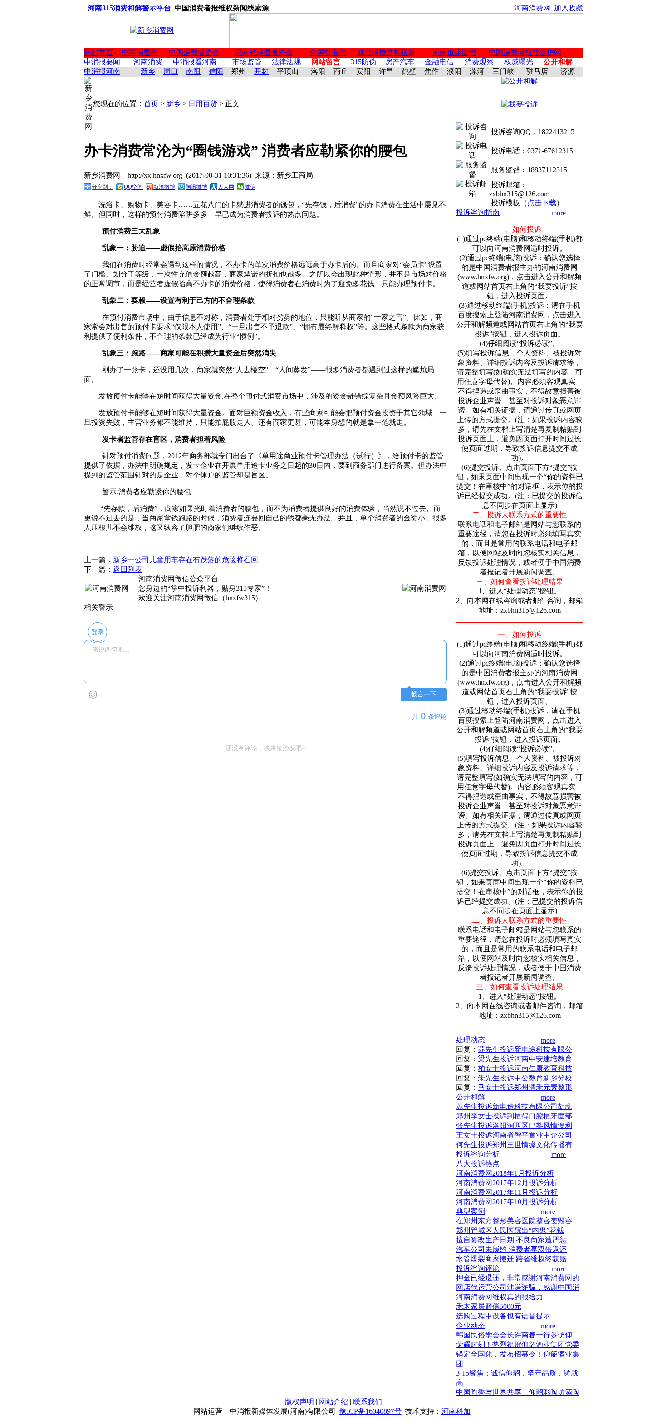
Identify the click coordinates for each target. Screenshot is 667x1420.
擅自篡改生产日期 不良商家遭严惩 (511, 1240)
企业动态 (470, 1325)
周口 (170, 71)
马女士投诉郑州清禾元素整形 (525, 1087)
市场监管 (246, 62)
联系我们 (367, 1401)
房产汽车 (399, 62)
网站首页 (98, 52)
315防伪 (363, 62)
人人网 (226, 187)
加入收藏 (568, 8)
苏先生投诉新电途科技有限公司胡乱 (514, 1106)
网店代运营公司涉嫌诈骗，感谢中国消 (517, 1287)
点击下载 (541, 203)
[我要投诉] (519, 104)
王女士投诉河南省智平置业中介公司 (514, 1135)
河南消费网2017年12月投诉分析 (507, 1183)
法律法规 (286, 62)
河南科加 (456, 1411)
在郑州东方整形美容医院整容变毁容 (514, 1221)
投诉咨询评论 (478, 1268)
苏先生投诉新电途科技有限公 (525, 1049)
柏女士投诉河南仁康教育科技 (525, 1068)
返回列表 (127, 569)
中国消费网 (140, 52)
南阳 (193, 71)
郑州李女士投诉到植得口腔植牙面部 (514, 1116)
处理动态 (470, 1040)
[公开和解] (519, 81)
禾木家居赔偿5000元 (488, 1306)
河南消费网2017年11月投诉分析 (507, 1192)
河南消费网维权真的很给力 (499, 1297)
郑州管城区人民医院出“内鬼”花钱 (510, 1230)
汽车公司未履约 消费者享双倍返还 (511, 1249)
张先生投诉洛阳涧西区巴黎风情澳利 (514, 1125)
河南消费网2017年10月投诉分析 (507, 1202)
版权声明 (300, 1401)
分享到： (102, 187)
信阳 (216, 71)
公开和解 (470, 1097)
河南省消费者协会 (264, 52)
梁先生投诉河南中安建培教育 (525, 1059)
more (558, 213)
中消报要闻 (102, 62)
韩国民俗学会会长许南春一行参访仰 (514, 1335)
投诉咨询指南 (478, 212)
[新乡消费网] (152, 30)
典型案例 (470, 1211)
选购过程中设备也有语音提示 (503, 1316)
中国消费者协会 (194, 52)
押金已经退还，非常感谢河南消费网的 (517, 1278)
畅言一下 (423, 694)
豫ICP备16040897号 (370, 1411)
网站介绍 (333, 1401)
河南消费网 (532, 8)
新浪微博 (164, 187)
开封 (261, 71)
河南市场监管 (454, 52)
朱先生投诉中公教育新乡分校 (525, 1078)
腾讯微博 (196, 187)
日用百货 (202, 103)
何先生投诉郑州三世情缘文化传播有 (514, 1144)
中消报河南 (102, 71)
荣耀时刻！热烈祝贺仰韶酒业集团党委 (517, 1344)
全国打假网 (328, 52)
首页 (151, 103)
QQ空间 (133, 187)
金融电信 (439, 62)
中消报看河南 (194, 62)
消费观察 (479, 62)
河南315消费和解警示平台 (129, 8)
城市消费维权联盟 (386, 52)
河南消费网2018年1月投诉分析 (505, 1173)
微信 (250, 187)
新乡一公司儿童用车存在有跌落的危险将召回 (185, 560)
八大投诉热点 (478, 1163)
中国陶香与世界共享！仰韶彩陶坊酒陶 (517, 1392)
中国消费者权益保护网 (525, 52)
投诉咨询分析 (478, 1154)
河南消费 (147, 62)
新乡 (148, 71)
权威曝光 (518, 62)
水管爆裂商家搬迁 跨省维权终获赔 (511, 1259)
